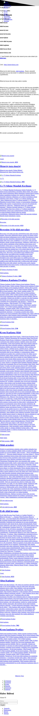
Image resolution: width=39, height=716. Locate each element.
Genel (5, 11)
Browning (7, 16)
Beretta (6, 14)
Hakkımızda (7, 6)
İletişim (6, 7)
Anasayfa (6, 4)
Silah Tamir (7, 17)
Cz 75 (5, 12)
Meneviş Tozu (19, 676)
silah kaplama (20, 71)
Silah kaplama (8, 19)
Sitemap (6, 713)
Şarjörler (6, 21)
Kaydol (3, 705)
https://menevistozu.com (11, 64)
